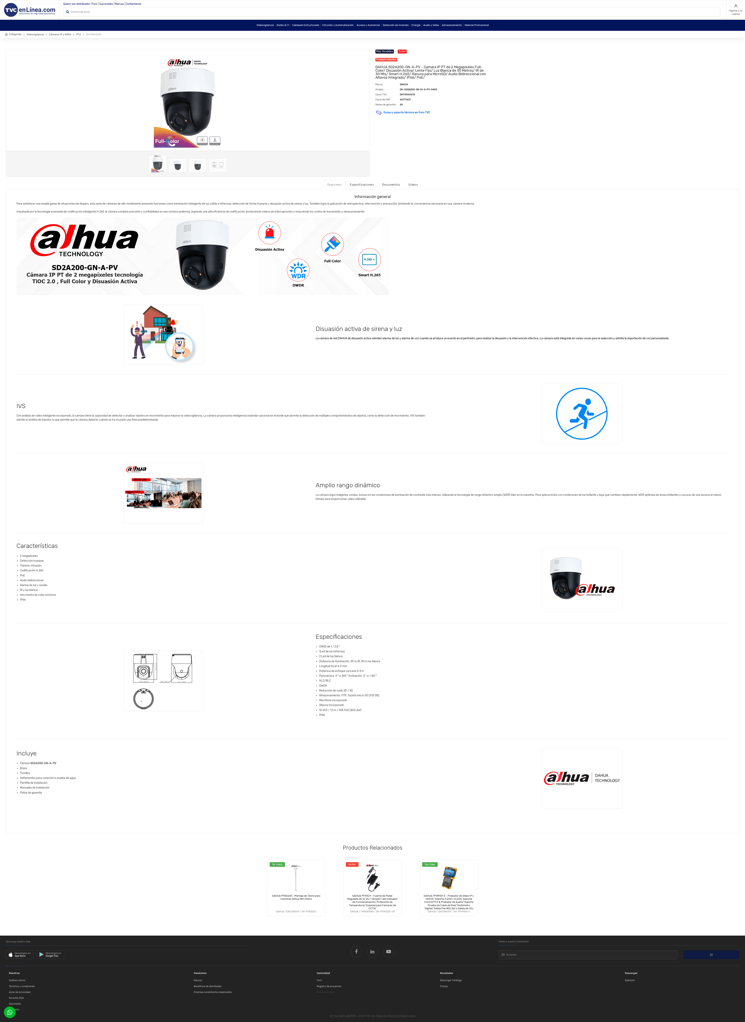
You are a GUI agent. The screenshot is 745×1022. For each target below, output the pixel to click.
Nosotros (14, 973)
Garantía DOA (16, 998)
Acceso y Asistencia (368, 25)
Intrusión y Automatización (338, 25)
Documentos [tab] (391, 184)
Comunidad (323, 973)
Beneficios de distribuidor (208, 986)
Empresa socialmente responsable (213, 992)
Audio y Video (431, 25)
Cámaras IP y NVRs (60, 34)
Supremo (630, 980)
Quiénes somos (17, 980)
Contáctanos (133, 4)
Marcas (119, 4)
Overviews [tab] (334, 184)
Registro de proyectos (329, 986)
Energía (415, 25)
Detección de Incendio (396, 25)
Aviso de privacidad (19, 992)
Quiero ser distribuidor (76, 4)
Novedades (446, 973)
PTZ (78, 34)
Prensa (444, 986)
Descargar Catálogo (451, 980)
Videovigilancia (265, 25)
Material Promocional (477, 25)
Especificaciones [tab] (362, 184)
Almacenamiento (452, 25)
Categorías (15, 34)
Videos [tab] (413, 184)
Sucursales (106, 4)
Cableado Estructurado (305, 25)
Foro (94, 4)
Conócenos (200, 973)
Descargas (631, 973)
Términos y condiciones (22, 986)
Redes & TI (283, 25)
